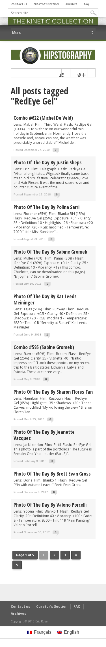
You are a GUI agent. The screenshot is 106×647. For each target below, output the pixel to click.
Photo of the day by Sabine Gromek (50, 252)
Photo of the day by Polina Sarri (46, 207)
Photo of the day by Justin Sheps (48, 162)
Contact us (19, 4)
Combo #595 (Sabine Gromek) (44, 347)
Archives (71, 4)
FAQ (86, 4)
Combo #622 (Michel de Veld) (43, 118)
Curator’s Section (46, 4)
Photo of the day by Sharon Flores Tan (53, 392)
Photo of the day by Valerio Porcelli (50, 505)
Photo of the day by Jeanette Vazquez (44, 435)
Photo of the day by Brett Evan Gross (52, 473)
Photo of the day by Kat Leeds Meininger (45, 299)
